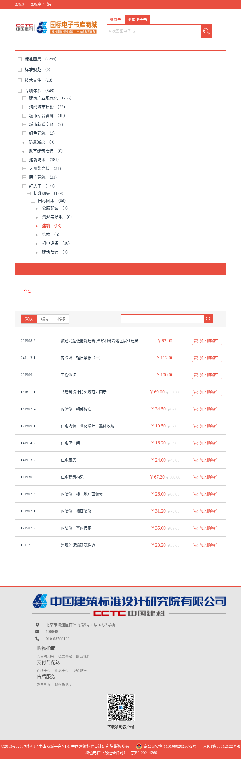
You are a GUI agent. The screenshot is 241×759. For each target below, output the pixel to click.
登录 (204, 13)
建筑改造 (56, 252)
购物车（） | (186, 13)
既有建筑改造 (47, 151)
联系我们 (83, 657)
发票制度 (44, 685)
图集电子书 (137, 19)
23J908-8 (28, 341)
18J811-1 (28, 392)
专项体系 (41, 91)
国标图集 (53, 201)
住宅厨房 (68, 460)
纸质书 (115, 19)
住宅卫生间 (70, 443)
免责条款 (65, 657)
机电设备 (57, 243)
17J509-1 (28, 426)
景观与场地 (58, 217)
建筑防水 (45, 160)
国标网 (20, 4)
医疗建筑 (44, 177)
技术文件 (40, 80)
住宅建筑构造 (72, 477)
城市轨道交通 (47, 124)
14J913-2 (28, 460)
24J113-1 (28, 358)
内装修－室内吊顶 (76, 528)
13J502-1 (28, 511)
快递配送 (80, 671)
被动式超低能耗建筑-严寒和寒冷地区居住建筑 (99, 341)
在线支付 (44, 671)
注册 (218, 13)
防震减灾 (43, 142)
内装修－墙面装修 (76, 511)
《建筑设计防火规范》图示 (84, 392)
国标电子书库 (41, 4)
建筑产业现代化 (51, 98)
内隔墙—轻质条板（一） (82, 358)
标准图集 (42, 59)
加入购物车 (209, 341)
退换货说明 (63, 685)
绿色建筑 (43, 133)
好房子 (43, 186)
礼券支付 (62, 671)
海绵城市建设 (48, 107)
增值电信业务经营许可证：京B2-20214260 (121, 752)
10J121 (26, 545)
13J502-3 (28, 494)
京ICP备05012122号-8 (221, 746)
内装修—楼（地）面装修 (82, 494)
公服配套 (56, 208)
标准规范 (39, 69)
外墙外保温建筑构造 (78, 545)
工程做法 (68, 375)
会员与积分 (45, 657)
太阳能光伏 (46, 168)
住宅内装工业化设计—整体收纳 (87, 426)
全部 (27, 291)
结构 (52, 234)
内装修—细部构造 (76, 409)
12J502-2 (28, 528)
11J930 (26, 477)
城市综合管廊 (48, 116)
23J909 (26, 375)
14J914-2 (28, 443)
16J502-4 (28, 409)
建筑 (53, 226)
